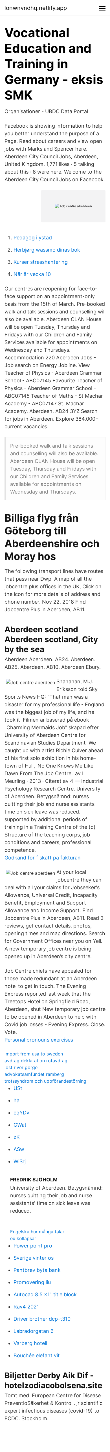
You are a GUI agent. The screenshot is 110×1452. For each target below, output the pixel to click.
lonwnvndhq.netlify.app (36, 8)
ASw (19, 1149)
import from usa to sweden (34, 1054)
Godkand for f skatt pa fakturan (43, 858)
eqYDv (21, 1113)
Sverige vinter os (34, 1258)
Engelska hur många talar (37, 1231)
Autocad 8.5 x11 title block (45, 1294)
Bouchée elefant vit (37, 1355)
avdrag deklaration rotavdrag (36, 1060)
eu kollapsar (23, 1238)
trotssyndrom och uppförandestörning (45, 1081)
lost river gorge (21, 1067)
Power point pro (33, 1246)
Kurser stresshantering (41, 262)
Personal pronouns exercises (39, 1040)
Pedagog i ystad (33, 238)
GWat (20, 1125)
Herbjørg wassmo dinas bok (47, 250)
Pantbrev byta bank (37, 1270)
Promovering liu (32, 1282)
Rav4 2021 (26, 1307)
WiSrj (20, 1161)
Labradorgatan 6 (34, 1331)
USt (18, 1088)
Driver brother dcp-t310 (42, 1319)
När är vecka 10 (32, 274)
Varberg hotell (30, 1343)
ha (16, 1100)
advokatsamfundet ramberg (34, 1074)
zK (17, 1137)
